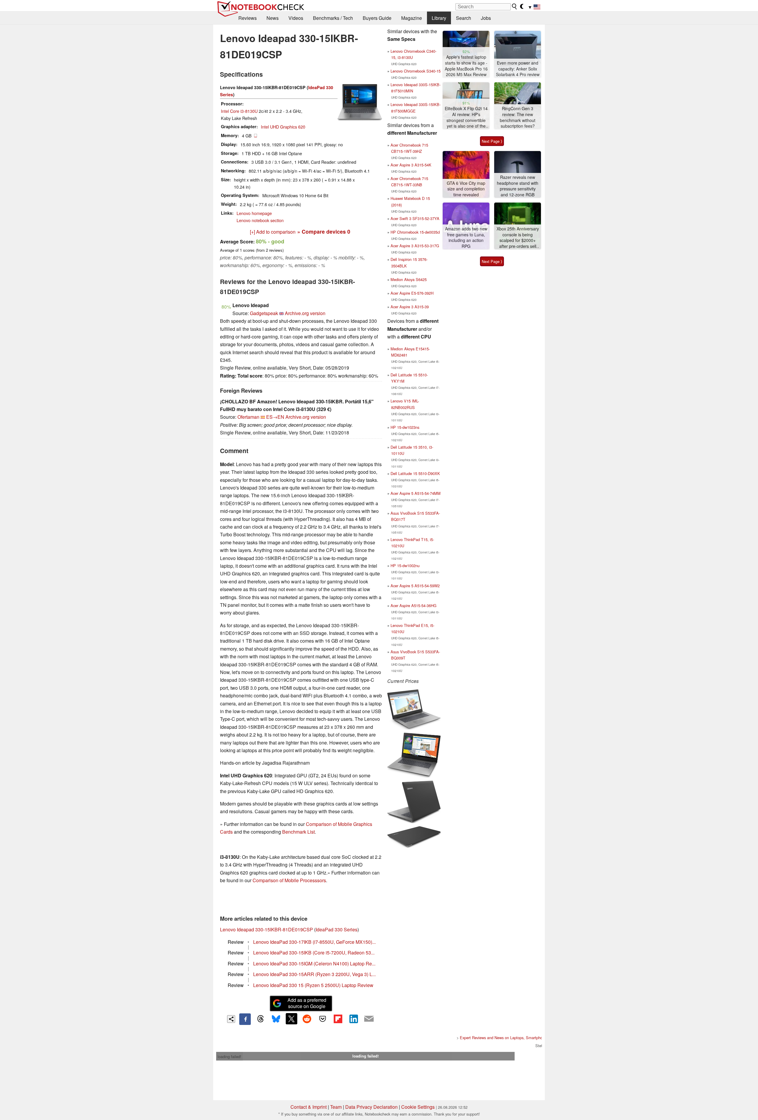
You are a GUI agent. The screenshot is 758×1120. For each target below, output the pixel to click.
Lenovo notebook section (260, 220)
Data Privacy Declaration (371, 1106)
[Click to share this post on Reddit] (307, 1018)
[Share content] (231, 1019)
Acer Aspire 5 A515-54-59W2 (415, 585)
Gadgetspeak (264, 313)
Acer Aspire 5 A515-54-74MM (416, 493)
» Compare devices (323, 231)
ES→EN (275, 416)
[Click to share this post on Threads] (260, 1019)
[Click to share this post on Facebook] (244, 1019)
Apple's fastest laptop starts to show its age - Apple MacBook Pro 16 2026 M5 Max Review (466, 65)
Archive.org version (305, 313)
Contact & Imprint (308, 1106)
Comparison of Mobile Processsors (289, 880)
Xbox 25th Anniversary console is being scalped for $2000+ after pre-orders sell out (518, 237)
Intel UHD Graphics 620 (283, 126)
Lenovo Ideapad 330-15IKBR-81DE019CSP (266, 929)
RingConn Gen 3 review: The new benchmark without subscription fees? (517, 117)
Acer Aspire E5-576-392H (412, 293)
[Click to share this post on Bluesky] (276, 1019)
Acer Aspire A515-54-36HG (413, 605)
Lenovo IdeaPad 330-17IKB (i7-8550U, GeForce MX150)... (314, 941)
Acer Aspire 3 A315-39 (410, 306)
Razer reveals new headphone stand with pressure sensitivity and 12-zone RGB (517, 186)
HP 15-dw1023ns (405, 427)
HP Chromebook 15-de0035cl (415, 232)
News (272, 18)
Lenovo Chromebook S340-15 (416, 71)
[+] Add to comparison (273, 231)
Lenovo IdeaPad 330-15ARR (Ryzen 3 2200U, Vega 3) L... (314, 974)
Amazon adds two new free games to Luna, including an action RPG (466, 237)
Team (336, 1106)
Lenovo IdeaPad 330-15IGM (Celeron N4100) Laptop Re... (314, 963)
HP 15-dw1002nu (405, 565)
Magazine (411, 18)
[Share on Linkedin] (353, 1018)
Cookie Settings (418, 1106)
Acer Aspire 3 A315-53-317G (415, 245)
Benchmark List (298, 831)
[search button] (514, 6)
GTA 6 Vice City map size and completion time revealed (466, 189)
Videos (295, 18)
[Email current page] (369, 1019)
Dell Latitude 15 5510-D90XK (415, 473)
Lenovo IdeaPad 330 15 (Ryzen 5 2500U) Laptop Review (313, 985)
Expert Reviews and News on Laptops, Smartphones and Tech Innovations (522, 1037)
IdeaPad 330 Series (336, 929)
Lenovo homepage (254, 213)
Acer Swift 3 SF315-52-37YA (415, 218)
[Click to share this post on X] (291, 1018)
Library (439, 18)
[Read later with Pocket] (322, 1018)
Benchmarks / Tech (333, 18)
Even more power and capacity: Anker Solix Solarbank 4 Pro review (517, 68)
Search (463, 18)
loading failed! (229, 1056)
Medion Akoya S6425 (409, 279)
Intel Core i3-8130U (239, 111)
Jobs (486, 18)
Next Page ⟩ (492, 141)
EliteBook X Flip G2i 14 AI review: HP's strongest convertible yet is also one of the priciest (466, 117)
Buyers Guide (377, 18)
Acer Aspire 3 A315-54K (411, 165)
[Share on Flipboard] (337, 1018)
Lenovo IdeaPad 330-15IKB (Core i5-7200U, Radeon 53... (314, 952)
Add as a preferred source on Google (307, 1003)
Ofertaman (248, 416)
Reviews (247, 18)
